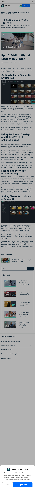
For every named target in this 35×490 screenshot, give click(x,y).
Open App (23, 485)
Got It (7, 485)
